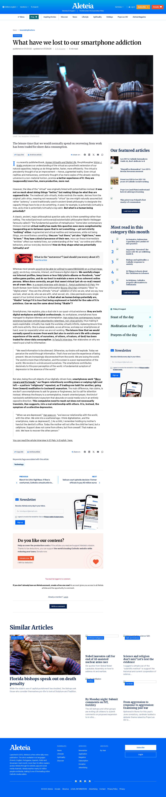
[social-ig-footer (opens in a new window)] (90, 781)
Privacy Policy (112, 789)
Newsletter (83, 750)
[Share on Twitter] (94, 155)
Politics (90, 681)
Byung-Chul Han (69, 287)
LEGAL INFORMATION (79, 789)
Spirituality (97, 17)
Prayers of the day (124, 335)
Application (83, 754)
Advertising (83, 767)
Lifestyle (85, 17)
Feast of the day (122, 317)
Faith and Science (132, 638)
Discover (64, 17)
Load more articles (131, 211)
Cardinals (129, 684)
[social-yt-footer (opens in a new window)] (76, 781)
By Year (103, 750)
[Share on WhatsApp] (102, 155)
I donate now (24, 558)
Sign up (20, 522)
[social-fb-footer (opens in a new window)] (81, 781)
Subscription (83, 761)
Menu (22, 17)
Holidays (109, 17)
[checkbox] (16, 517)
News (75, 17)
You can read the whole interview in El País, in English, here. (43, 440)
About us (65, 789)
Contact (102, 789)
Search (35, 7)
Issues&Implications (27, 30)
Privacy (122, 789)
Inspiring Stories (50, 17)
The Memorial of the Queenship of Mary (91, 11)
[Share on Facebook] (85, 155)
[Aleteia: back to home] (83, 5)
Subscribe (142, 7)
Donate (156, 7)
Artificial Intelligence (95, 638)
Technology (19, 464)
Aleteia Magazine (139, 17)
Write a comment (58, 606)
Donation (82, 764)
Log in (133, 7)
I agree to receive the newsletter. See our (41, 517)
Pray (32, 17)
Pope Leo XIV (123, 17)
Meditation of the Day (127, 326)
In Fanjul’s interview (62, 339)
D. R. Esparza (60, 49)
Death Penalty (17, 638)
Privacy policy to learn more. (54, 517)
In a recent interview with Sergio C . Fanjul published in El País (64, 284)
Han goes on (49, 415)
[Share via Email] (98, 155)
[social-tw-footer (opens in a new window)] (85, 781)
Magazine (82, 757)
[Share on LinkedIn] (89, 155)
